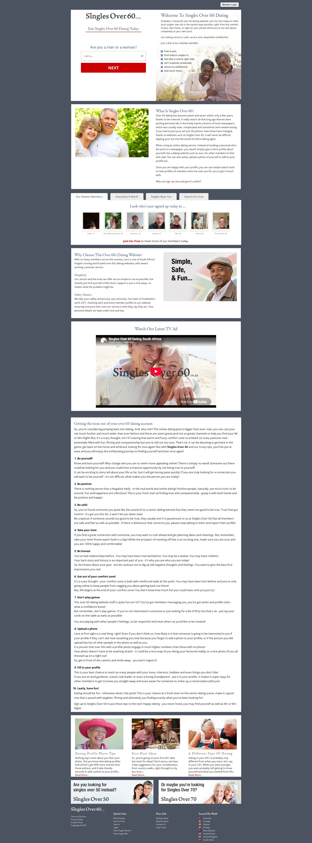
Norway (206, 827)
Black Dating (119, 818)
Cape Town (161, 827)
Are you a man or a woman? (113, 47)
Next (113, 67)
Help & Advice (162, 821)
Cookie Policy (77, 822)
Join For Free (119, 821)
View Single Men (120, 833)
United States (209, 833)
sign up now (173, 181)
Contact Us (161, 824)
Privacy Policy (77, 819)
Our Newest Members (89, 196)
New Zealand (209, 830)
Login (115, 827)
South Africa (208, 839)
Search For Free (193, 196)
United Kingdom (210, 836)
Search (116, 824)
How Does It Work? (126, 196)
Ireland (206, 824)
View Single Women (122, 830)
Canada (206, 821)
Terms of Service (78, 816)
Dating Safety (162, 818)
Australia (207, 818)
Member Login (229, 4)
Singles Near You (161, 196)
